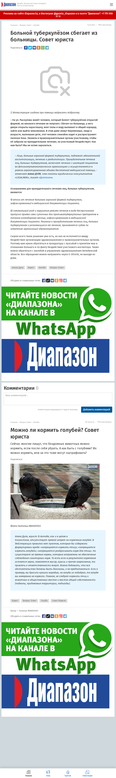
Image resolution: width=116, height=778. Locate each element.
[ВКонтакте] (34, 48)
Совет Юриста (59, 600)
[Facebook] (26, 48)
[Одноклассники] (38, 48)
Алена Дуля (17, 267)
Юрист (31, 267)
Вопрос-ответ (25, 25)
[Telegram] (47, 48)
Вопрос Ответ (57, 267)
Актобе (36, 25)
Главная (14, 25)
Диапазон (45, 177)
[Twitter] (30, 48)
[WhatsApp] (43, 48)
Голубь (44, 600)
